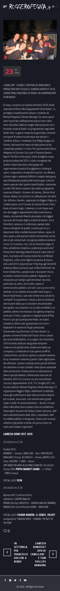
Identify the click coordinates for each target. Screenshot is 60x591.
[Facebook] (5, 580)
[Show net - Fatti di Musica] (30, 6)
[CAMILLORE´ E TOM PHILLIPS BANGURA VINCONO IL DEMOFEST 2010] (30, 39)
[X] (15, 580)
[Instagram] (10, 580)
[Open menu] (5, 8)
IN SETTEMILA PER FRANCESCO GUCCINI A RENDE (21, 552)
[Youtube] (25, 580)
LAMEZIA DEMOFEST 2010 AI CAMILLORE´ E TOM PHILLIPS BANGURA (38, 554)
